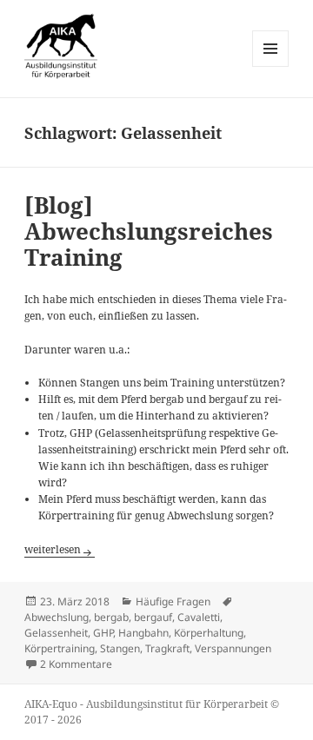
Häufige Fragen (173, 601)
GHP (103, 632)
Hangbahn (143, 632)
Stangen (120, 648)
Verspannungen (233, 648)
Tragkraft (167, 648)
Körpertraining (59, 648)
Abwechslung (56, 617)
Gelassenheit (56, 632)
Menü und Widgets (271, 66)
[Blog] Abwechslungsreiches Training (148, 231)
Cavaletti (198, 617)
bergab (111, 617)
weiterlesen (59, 549)
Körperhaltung (208, 632)
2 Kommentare (76, 664)
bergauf (153, 617)
